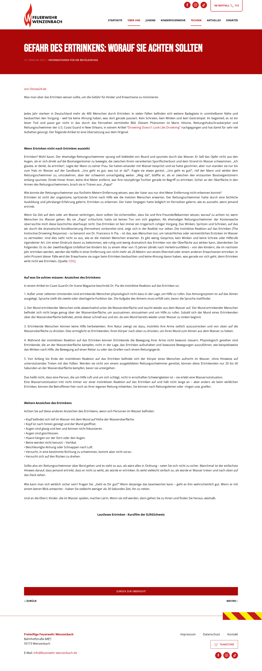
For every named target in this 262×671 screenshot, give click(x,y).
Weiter (231, 601)
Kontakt (232, 634)
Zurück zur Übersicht (131, 591)
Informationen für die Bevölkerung (73, 60)
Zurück (31, 601)
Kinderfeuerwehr (173, 20)
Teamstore (227, 644)
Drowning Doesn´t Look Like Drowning (153, 127)
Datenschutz (211, 634)
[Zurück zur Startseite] (43, 15)
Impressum (188, 634)
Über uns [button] (134, 20)
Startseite (115, 20)
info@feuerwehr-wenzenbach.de (55, 653)
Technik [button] (196, 20)
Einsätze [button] (232, 20)
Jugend (150, 20)
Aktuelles (214, 20)
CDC (72, 261)
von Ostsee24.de (35, 89)
